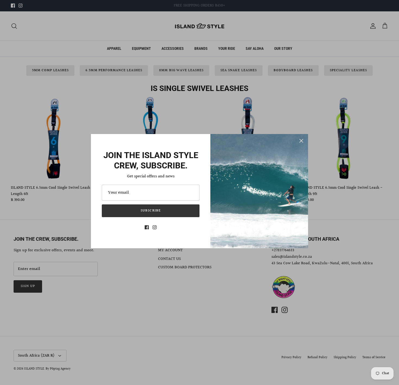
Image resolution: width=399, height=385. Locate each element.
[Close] (301, 141)
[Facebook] (147, 227)
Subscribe (150, 210)
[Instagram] (155, 227)
